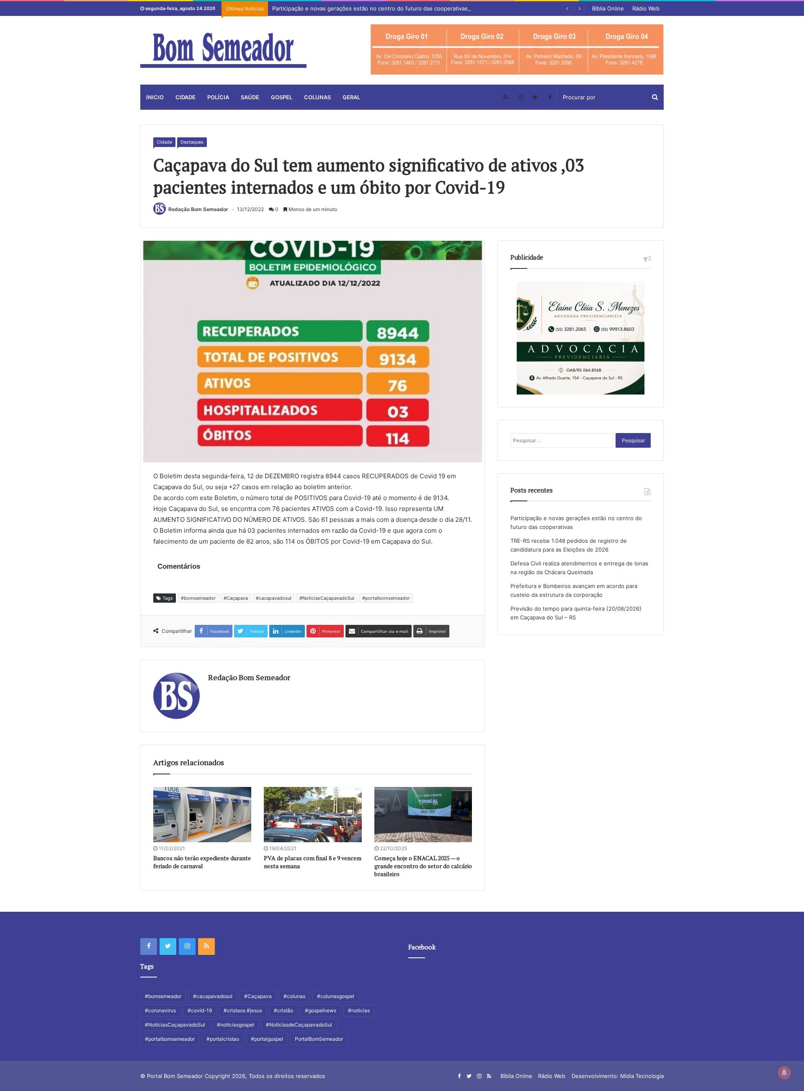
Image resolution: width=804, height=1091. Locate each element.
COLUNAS (317, 97)
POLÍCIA (218, 97)
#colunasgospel (335, 996)
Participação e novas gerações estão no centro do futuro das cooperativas (370, 8)
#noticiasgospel (235, 1024)
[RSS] (505, 97)
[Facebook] (549, 97)
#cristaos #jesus (243, 1010)
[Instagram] (520, 97)
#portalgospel (267, 1039)
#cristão (283, 1010)
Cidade (164, 142)
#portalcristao (222, 1039)
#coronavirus (160, 1010)
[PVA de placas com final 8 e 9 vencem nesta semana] (313, 814)
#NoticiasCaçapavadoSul (326, 598)
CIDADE (185, 97)
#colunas (294, 996)
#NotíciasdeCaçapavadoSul (299, 1024)
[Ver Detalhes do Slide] (517, 49)
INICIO (155, 97)
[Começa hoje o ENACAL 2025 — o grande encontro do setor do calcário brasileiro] (423, 814)
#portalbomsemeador (386, 598)
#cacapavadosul (273, 598)
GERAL (351, 97)
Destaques (192, 142)
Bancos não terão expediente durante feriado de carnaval (202, 862)
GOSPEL (281, 97)
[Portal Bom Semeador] (223, 50)
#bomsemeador (198, 598)
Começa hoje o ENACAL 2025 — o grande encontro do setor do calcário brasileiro (423, 866)
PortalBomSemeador (319, 1039)
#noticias (359, 1010)
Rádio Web (646, 8)
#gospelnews (320, 1010)
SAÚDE (250, 97)
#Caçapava (236, 598)
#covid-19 (200, 1010)
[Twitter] (535, 97)
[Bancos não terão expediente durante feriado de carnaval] (202, 814)
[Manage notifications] (784, 1072)
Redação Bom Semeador (198, 209)
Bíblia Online (608, 8)
